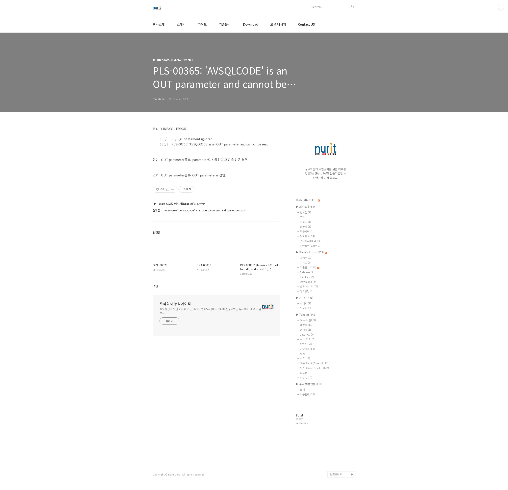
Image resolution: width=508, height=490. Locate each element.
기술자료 (307, 349)
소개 (304, 389)
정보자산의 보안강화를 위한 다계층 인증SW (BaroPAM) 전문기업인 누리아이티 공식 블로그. (210, 311)
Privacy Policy (310, 246)
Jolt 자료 (307, 334)
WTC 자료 (307, 339)
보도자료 (307, 236)
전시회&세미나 (310, 241)
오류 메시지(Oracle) (314, 368)
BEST (306, 344)
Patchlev (307, 277)
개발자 (306, 325)
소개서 (181, 24)
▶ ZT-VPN (304, 298)
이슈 (305, 358)
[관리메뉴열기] (501, 7)
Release (307, 272)
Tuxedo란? (308, 320)
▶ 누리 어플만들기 (309, 384)
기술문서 (225, 24)
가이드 (202, 24)
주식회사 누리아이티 (175, 303)
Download (250, 24)
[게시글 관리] (172, 189)
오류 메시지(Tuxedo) (314, 363)
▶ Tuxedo (306, 315)
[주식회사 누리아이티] (174, 8)
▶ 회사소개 (305, 207)
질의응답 (306, 291)
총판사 (305, 227)
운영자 (306, 330)
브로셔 (305, 308)
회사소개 (159, 24)
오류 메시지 (278, 24)
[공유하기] (167, 189)
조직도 (305, 222)
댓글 (155, 286)
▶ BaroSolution (310, 252)
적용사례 (306, 231)
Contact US (306, 24)
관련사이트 (336, 474)
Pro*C (306, 377)
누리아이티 (306, 200)
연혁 (304, 217)
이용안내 (307, 394)
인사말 (305, 212)
